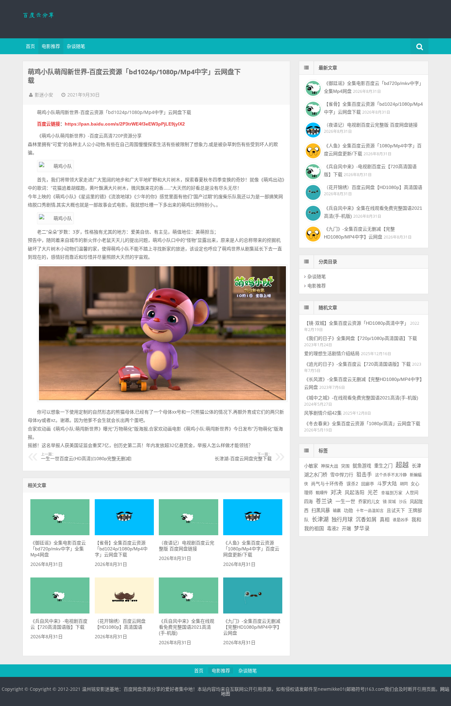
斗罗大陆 (387, 483)
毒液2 (333, 528)
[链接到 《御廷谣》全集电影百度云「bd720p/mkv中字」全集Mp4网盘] (59, 533)
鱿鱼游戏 (362, 465)
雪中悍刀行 (341, 474)
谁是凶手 (400, 520)
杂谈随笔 (76, 46)
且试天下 (396, 510)
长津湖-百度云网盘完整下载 (243, 457)
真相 (385, 519)
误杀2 (352, 483)
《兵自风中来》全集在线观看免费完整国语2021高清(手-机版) (186, 627)
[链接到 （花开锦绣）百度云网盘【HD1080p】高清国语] (124, 611)
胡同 (404, 484)
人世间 (411, 492)
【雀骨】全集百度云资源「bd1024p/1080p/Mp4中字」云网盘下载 (121, 548)
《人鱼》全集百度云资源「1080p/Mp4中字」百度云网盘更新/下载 (251, 548)
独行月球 (342, 519)
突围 (345, 466)
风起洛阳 (354, 492)
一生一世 (345, 501)
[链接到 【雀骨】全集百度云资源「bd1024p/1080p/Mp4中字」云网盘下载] (124, 533)
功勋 (348, 510)
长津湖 (320, 519)
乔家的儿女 (369, 501)
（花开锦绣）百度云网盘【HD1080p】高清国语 (373, 187)
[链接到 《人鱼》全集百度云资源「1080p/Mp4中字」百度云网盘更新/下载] (252, 533)
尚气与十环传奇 (327, 483)
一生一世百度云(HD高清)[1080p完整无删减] (86, 457)
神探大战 (329, 466)
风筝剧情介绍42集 (323, 413)
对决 (336, 492)
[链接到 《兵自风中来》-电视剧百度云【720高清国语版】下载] (59, 611)
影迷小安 (44, 94)
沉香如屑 (366, 519)
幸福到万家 (391, 493)
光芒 (372, 492)
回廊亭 (367, 483)
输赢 (337, 510)
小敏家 (311, 465)
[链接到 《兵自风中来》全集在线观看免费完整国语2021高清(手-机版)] (188, 611)
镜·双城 (389, 502)
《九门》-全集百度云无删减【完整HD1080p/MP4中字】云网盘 (252, 627)
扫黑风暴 (320, 510)
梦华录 (362, 528)
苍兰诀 (324, 501)
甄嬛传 (322, 493)
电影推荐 (51, 46)
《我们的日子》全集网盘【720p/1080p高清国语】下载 (360, 338)
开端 (346, 528)
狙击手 (364, 474)
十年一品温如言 (370, 510)
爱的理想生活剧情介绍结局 (332, 353)
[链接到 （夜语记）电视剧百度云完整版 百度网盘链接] (188, 533)
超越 (402, 465)
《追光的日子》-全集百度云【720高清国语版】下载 (357, 364)
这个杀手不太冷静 (391, 475)
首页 (30, 46)
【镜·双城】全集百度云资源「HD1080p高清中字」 (356, 323)
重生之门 (383, 465)
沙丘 (403, 502)
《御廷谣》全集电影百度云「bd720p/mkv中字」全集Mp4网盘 (58, 548)
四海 (308, 501)
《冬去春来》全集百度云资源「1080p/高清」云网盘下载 (362, 423)
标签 (323, 450)
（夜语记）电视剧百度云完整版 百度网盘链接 (371, 125)
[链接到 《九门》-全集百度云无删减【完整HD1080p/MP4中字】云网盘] (252, 611)
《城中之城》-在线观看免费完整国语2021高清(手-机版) (361, 397)
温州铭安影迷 (65, 18)
